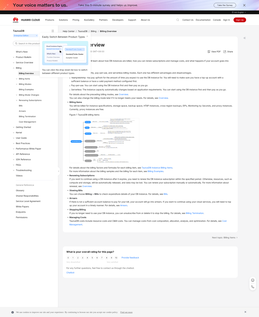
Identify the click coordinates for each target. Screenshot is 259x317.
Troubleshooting (24, 170)
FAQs (18, 165)
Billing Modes (25, 84)
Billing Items (24, 78)
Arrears (22, 111)
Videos (19, 175)
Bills (20, 105)
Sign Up (240, 20)
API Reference (23, 154)
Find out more (126, 312)
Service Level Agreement (28, 201)
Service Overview (24, 62)
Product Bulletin (23, 57)
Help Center (68, 31)
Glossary (20, 190)
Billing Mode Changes (29, 95)
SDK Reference (23, 159)
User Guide (21, 138)
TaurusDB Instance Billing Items (157, 167)
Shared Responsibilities (27, 195)
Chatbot (70, 272)
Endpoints (21, 212)
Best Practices (23, 143)
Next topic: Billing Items (223, 237)
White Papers (22, 206)
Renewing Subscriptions (30, 100)
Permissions (21, 217)
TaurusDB (82, 31)
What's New (22, 51)
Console (217, 20)
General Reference (25, 185)
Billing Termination (27, 116)
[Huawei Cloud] (26, 20)
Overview (123, 94)
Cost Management (27, 122)
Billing (19, 68)
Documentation (203, 20)
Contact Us (187, 20)
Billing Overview (26, 73)
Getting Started (23, 127)
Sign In (226, 20)
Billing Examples (26, 89)
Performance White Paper (28, 148)
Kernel (19, 132)
